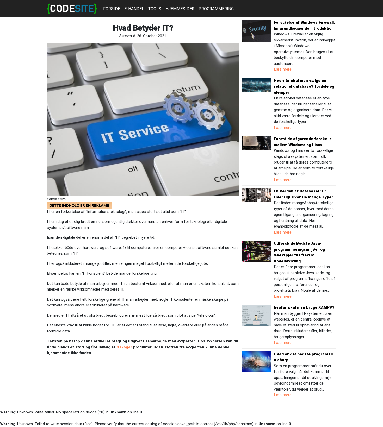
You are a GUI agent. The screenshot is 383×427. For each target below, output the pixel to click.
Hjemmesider (179, 9)
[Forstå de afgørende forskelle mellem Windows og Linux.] (256, 143)
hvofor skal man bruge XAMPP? (304, 307)
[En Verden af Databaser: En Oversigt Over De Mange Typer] (256, 195)
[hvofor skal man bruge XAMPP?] (256, 315)
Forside (111, 9)
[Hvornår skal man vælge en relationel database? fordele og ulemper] (256, 84)
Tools (154, 9)
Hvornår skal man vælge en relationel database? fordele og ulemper (304, 86)
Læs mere (283, 69)
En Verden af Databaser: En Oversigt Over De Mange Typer (303, 194)
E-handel (134, 9)
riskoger (124, 347)
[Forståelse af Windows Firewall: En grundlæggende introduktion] (256, 30)
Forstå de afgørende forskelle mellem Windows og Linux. (303, 142)
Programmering (216, 9)
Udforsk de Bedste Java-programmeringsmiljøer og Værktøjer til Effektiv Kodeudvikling (299, 252)
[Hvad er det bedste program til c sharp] (256, 361)
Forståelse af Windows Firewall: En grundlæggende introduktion (304, 25)
